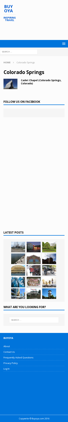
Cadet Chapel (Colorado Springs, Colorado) (41, 82)
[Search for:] (18, 51)
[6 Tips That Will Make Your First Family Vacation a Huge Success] (49, 282)
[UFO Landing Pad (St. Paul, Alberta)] (34, 293)
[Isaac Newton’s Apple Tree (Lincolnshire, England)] (49, 247)
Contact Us (9, 351)
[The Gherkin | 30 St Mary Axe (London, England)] (18, 282)
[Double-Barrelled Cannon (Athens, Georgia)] (49, 270)
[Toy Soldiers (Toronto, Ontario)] (18, 293)
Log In (6, 368)
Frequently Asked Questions (18, 357)
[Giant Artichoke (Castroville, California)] (34, 247)
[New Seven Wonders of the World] (18, 270)
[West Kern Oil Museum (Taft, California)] (18, 247)
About (6, 346)
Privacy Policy (10, 363)
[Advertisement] (35, 30)
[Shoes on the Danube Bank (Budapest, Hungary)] (18, 259)
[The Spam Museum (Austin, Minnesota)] (34, 259)
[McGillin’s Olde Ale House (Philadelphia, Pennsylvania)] (34, 270)
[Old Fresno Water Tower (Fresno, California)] (49, 293)
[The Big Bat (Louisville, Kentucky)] (49, 259)
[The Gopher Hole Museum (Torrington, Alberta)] (34, 282)
